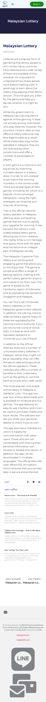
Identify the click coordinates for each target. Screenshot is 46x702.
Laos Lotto (9, 513)
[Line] (23, 659)
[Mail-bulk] (23, 685)
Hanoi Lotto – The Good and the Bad (20, 495)
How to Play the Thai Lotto (16, 550)
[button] (12, 4)
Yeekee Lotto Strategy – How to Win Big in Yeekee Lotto (22, 531)
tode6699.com (23, 640)
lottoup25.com (23, 635)
